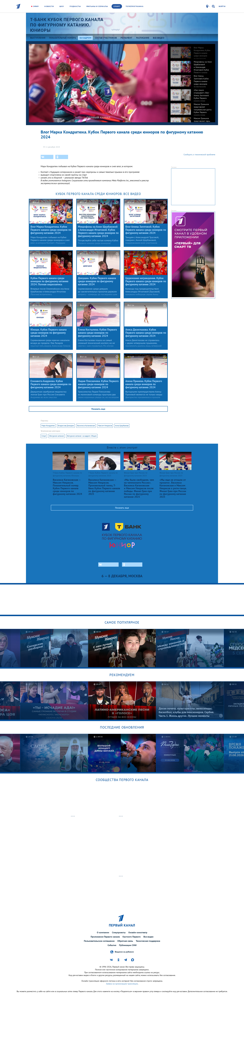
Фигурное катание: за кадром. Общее (82, 436)
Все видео (148, 936)
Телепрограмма (134, 6)
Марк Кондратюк (48, 425)
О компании (103, 932)
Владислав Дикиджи (66, 425)
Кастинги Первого (132, 936)
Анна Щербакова (121, 425)
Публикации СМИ (128, 945)
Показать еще (98, 408)
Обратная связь (125, 940)
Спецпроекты (119, 932)
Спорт (117, 6)
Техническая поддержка (148, 940)
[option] (191, 51)
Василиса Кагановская (86, 425)
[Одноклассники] (61, 157)
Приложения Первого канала (105, 936)
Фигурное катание (56, 436)
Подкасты (75, 6)
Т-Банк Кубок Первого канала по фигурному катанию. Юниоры (67, 25)
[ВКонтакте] (47, 157)
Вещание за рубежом (124, 951)
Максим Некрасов (105, 425)
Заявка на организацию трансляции (122, 983)
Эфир (36, 6)
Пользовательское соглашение (99, 940)
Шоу (61, 6)
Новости (49, 6)
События (112, 945)
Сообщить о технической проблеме (199, 154)
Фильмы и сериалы (97, 6)
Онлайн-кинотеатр (137, 932)
